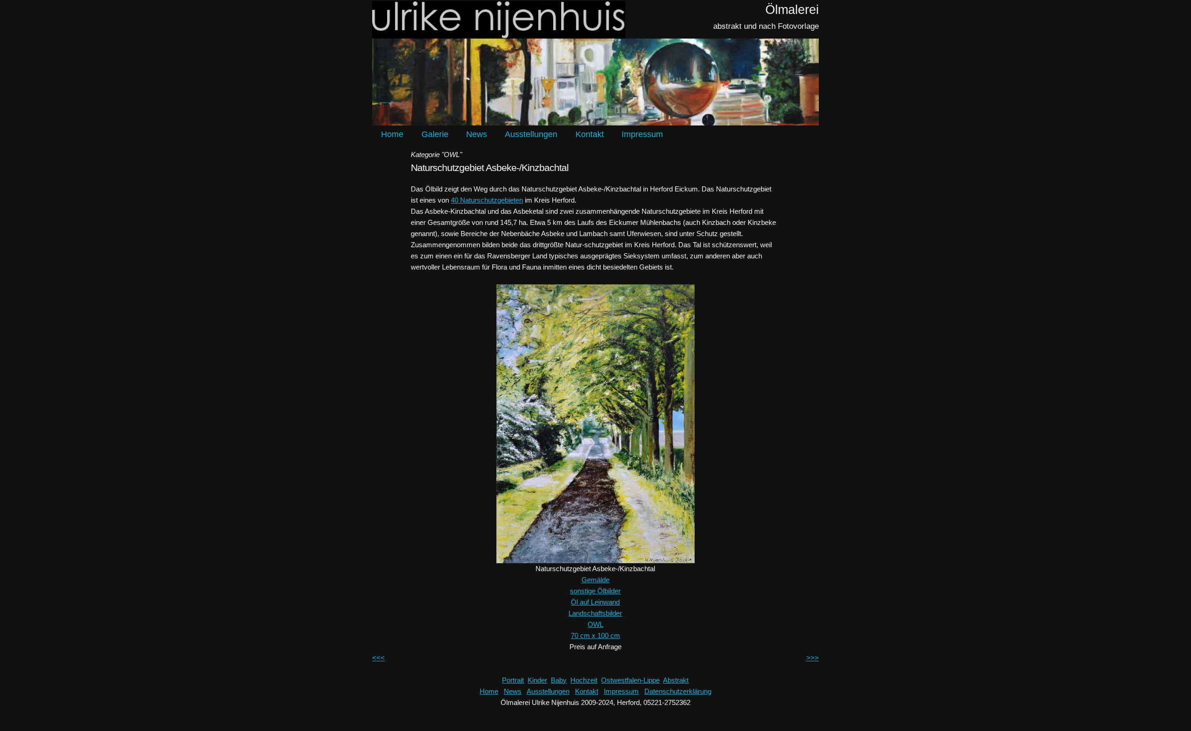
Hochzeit (583, 680)
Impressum (642, 134)
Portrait (513, 680)
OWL (595, 624)
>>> (812, 658)
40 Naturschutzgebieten (487, 200)
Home (392, 134)
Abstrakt (676, 680)
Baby (559, 680)
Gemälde (595, 580)
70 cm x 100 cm (595, 635)
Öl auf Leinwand (595, 602)
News (476, 134)
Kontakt (589, 134)
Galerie (435, 134)
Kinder (537, 680)
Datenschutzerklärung (677, 691)
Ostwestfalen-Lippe (630, 680)
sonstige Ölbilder (595, 591)
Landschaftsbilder (595, 613)
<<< (378, 658)
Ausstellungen (531, 134)
